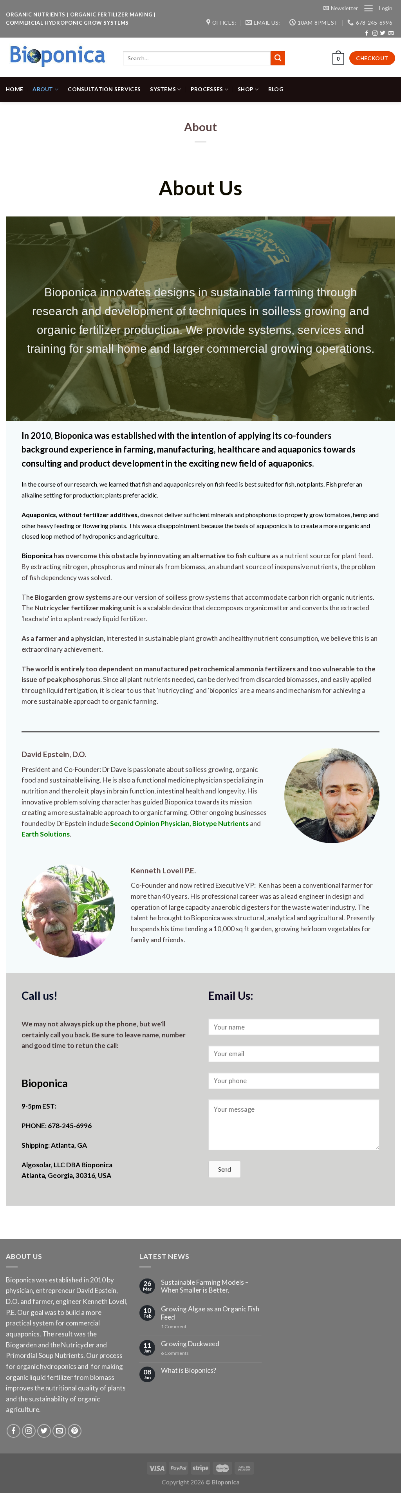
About (43, 89)
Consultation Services (104, 89)
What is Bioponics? (188, 1370)
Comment (173, 1326)
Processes (207, 89)
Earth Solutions (46, 834)
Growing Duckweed (190, 1344)
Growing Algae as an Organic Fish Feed (210, 1313)
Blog (276, 89)
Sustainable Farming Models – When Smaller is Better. (205, 1286)
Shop (245, 89)
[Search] (278, 58)
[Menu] (368, 8)
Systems (163, 89)
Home (14, 89)
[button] (224, 1169)
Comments (175, 1353)
